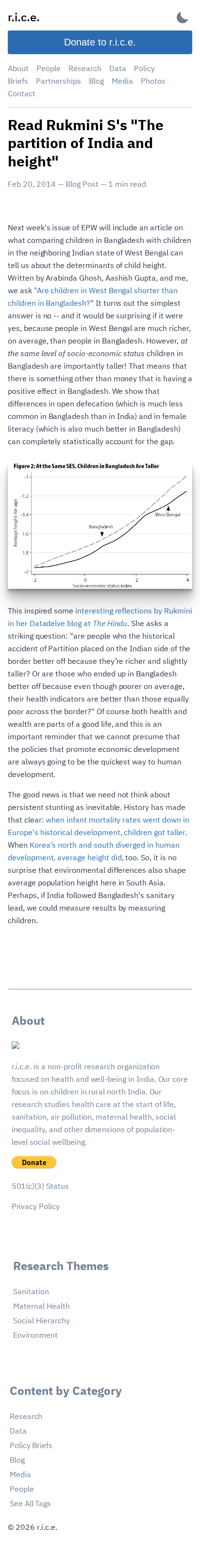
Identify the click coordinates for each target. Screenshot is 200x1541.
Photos (153, 81)
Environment (35, 1335)
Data (117, 68)
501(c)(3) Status (40, 1186)
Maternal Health (41, 1306)
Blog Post (82, 184)
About (18, 68)
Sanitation (31, 1291)
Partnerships (58, 81)
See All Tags (30, 1503)
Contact (21, 93)
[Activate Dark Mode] (182, 17)
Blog (96, 81)
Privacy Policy (36, 1206)
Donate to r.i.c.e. (100, 42)
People (48, 68)
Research (84, 68)
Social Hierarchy (41, 1320)
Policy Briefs (31, 1445)
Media (122, 81)
